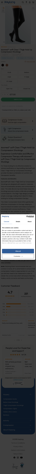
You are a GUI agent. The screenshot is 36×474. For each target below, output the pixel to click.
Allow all (18, 251)
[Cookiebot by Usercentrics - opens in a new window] (26, 217)
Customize (17, 256)
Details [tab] (18, 221)
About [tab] (29, 221)
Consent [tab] (6, 221)
